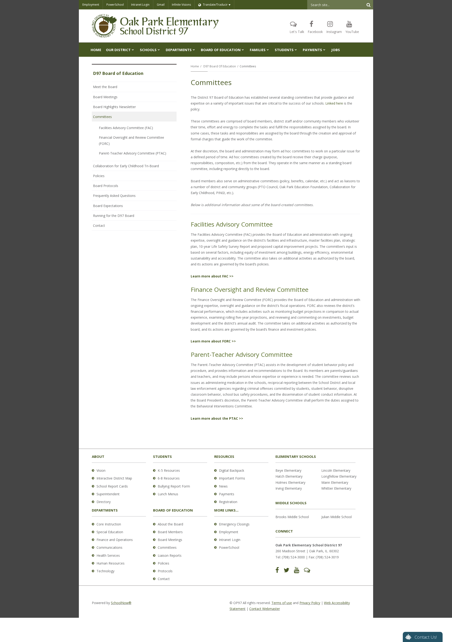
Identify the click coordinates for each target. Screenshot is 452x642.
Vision (101, 470)
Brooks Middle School (292, 517)
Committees (102, 116)
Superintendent (108, 494)
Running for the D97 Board (113, 215)
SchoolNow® (121, 603)
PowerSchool (115, 5)
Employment (90, 5)
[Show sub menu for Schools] (159, 50)
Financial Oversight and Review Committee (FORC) (131, 140)
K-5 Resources (169, 470)
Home (195, 66)
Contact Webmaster (264, 608)
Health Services (108, 555)
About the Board (170, 524)
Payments (226, 494)
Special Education (110, 532)
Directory (104, 502)
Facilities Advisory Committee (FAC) (126, 128)
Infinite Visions (181, 5)
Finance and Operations (115, 539)
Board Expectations (114, 207)
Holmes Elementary (290, 482)
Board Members (170, 532)
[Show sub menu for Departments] (194, 50)
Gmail (161, 5)
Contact (99, 225)
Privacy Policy (309, 603)
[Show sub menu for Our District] (133, 50)
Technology (105, 571)
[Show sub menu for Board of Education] (243, 50)
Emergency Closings (234, 524)
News (223, 486)
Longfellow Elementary (338, 476)
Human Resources (111, 563)
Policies (99, 176)
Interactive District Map (114, 478)
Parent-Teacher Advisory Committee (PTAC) (132, 153)
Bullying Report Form (174, 486)
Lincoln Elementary (335, 470)
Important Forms (232, 478)
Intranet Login (140, 5)
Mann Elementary (334, 482)
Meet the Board (105, 87)
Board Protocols (112, 187)
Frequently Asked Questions (114, 195)
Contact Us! (426, 637)
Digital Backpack (231, 470)
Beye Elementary (288, 470)
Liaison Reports (170, 555)
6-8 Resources (169, 478)
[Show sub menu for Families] (268, 50)
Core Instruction (109, 524)
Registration (228, 502)
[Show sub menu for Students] (296, 50)
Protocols (165, 571)
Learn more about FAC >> (212, 276)
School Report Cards (112, 486)
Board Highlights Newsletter (114, 107)
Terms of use (281, 603)
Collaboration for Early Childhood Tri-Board (126, 166)
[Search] (368, 4)
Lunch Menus (168, 494)
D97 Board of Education (219, 66)
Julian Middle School (336, 517)
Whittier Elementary (336, 488)
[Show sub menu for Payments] (324, 50)
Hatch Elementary (289, 476)
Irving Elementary (288, 488)
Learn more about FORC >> (213, 341)
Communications (109, 547)
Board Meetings (105, 97)
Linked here (334, 103)
